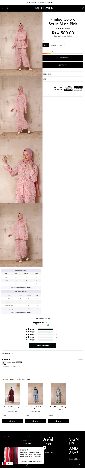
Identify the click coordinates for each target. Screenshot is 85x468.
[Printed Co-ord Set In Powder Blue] (35, 394)
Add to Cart (12, 421)
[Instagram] (79, 465)
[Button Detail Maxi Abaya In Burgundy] (12, 394)
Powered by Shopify (26, 465)
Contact (6, 437)
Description (46, 74)
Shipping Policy (27, 440)
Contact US (26, 437)
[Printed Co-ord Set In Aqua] (58, 394)
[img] (6, 360)
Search (44, 449)
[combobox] (12, 416)
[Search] (7, 8)
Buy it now (63, 65)
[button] (60, 28)
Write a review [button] (43, 345)
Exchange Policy (28, 444)
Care (44, 79)
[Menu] (2, 8)
